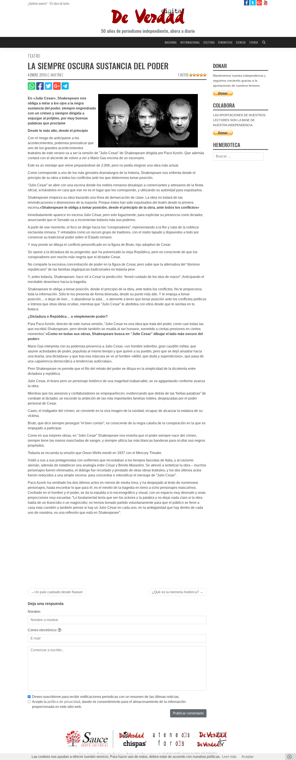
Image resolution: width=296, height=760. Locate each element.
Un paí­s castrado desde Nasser (58, 592)
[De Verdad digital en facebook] (247, 2)
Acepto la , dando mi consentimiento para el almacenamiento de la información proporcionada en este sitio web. (109, 704)
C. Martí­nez (55, 75)
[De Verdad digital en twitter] (253, 2)
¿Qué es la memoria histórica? (175, 592)
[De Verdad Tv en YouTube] (265, 2)
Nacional (171, 42)
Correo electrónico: (43, 630)
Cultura (209, 42)
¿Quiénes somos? (37, 3)
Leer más (229, 756)
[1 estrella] (191, 75)
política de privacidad (63, 702)
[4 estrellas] (201, 75)
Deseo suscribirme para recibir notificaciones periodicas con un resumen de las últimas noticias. (105, 697)
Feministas (225, 42)
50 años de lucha (59, 3)
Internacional (190, 42)
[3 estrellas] (198, 75)
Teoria (253, 42)
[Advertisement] (117, 547)
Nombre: (34, 611)
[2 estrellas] (194, 75)
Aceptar (248, 756)
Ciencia (241, 42)
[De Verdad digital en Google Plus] (260, 2)
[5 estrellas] (205, 75)
